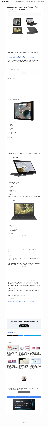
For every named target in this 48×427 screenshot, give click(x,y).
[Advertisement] (24, 44)
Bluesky (24, 335)
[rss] (25, 422)
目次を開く (24, 72)
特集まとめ (19, 423)
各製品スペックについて (15, 69)
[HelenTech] (5, 1)
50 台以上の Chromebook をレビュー (29, 385)
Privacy (26, 423)
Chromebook (10, 332)
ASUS (14, 332)
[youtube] (24, 422)
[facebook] (21, 422)
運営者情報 (24, 392)
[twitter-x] (22, 422)
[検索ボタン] (45, 1)
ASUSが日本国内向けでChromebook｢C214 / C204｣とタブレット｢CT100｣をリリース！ (23, 57)
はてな (36, 335)
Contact (29, 423)
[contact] (26, 422)
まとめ (12, 71)
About (23, 423)
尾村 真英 (17, 385)
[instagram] (23, 422)
